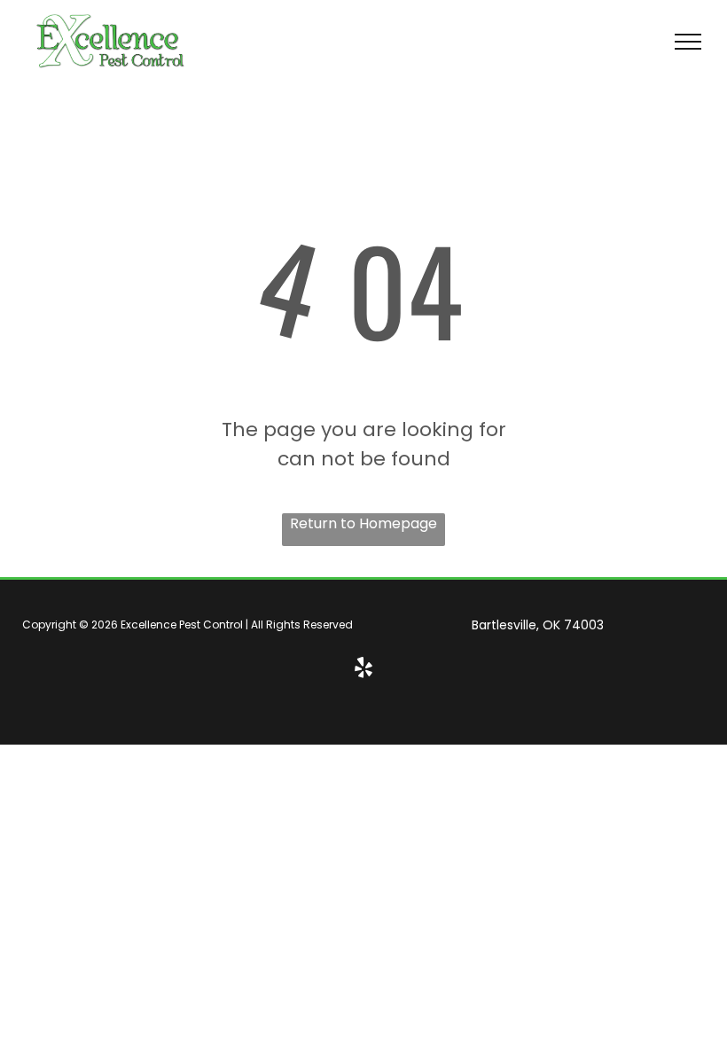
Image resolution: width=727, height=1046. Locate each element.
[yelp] (363, 669)
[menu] (688, 42)
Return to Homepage (363, 523)
